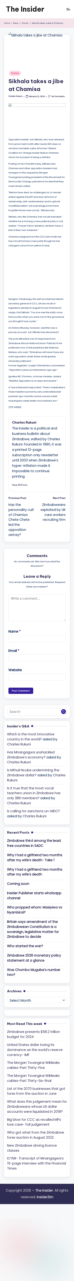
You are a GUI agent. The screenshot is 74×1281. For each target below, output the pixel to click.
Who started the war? (25, 946)
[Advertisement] (34, 271)
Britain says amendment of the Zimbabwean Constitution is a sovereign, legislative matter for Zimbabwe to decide (33, 929)
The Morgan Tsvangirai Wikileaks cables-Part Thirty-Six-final (33, 1078)
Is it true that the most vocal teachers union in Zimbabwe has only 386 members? (34, 793)
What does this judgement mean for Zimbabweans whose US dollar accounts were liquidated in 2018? (37, 1106)
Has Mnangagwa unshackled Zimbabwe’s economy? (31, 755)
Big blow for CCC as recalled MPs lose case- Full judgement (34, 1122)
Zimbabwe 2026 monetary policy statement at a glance (34, 958)
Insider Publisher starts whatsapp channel (34, 895)
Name (14, 631)
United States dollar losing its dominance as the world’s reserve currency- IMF (35, 1049)
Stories (15, 73)
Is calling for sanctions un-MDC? (33, 811)
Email (13, 650)
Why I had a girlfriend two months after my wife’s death (34, 872)
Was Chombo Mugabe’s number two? (33, 972)
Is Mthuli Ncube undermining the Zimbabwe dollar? (33, 773)
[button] (19, 484)
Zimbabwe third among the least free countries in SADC (34, 843)
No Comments (58, 96)
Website (15, 670)
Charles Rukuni (24, 422)
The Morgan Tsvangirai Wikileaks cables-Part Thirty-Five (33, 1065)
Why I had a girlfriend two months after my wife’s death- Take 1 (34, 857)
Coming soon (18, 883)
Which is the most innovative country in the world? (30, 737)
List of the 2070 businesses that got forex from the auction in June (36, 1091)
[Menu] (68, 9)
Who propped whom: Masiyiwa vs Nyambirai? (34, 910)
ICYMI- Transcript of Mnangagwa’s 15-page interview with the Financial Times (36, 1163)
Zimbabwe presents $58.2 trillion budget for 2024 (33, 1034)
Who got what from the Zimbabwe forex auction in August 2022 (35, 1135)
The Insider (25, 9)
